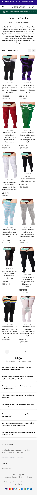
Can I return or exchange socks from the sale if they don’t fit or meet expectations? (18, 425)
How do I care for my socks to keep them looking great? (17, 416)
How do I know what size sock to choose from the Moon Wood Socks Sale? (17, 379)
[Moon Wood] (18, 7)
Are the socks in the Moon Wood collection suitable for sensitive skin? (16, 369)
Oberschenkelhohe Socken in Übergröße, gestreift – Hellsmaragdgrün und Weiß (27, 137)
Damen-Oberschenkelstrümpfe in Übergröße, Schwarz (27, 179)
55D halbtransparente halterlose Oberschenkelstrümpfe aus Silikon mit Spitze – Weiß (27, 331)
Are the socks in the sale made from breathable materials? (18, 406)
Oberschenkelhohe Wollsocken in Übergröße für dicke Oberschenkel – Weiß (9, 186)
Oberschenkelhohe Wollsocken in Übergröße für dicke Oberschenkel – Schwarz (27, 281)
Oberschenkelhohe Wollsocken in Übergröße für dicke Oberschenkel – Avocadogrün (9, 137)
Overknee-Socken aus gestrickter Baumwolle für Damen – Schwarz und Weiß (9, 89)
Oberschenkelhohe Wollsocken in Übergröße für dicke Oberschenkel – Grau (27, 233)
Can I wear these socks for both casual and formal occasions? (17, 388)
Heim (10, 23)
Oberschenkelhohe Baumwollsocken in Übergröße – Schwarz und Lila (27, 89)
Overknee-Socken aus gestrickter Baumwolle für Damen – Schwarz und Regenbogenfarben (10, 330)
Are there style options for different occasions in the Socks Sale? (18, 434)
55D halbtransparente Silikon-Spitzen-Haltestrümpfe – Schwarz (9, 274)
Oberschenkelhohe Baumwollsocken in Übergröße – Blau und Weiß (9, 233)
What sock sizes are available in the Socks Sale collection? (18, 397)
